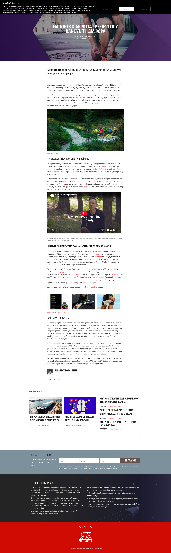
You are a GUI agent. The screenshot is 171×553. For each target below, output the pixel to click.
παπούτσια (97, 254)
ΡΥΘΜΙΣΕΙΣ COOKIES (106, 9)
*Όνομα (62, 461)
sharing (70, 277)
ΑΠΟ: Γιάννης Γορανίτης (85, 38)
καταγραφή (115, 274)
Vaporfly (98, 257)
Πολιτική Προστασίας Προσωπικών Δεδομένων (104, 468)
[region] (85, 7)
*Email (102, 461)
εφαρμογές (63, 272)
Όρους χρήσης (84, 468)
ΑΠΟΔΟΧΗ (127, 9)
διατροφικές (92, 280)
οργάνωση (78, 274)
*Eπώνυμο (83, 461)
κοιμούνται (71, 282)
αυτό (93, 287)
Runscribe (88, 187)
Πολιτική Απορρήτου (96, 548)
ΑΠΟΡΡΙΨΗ (143, 9)
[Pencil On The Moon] (85, 537)
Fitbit (118, 169)
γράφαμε (95, 103)
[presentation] (137, 437)
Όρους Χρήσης (71, 12)
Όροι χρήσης (86, 548)
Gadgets (57, 379)
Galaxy (101, 166)
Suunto (62, 184)
